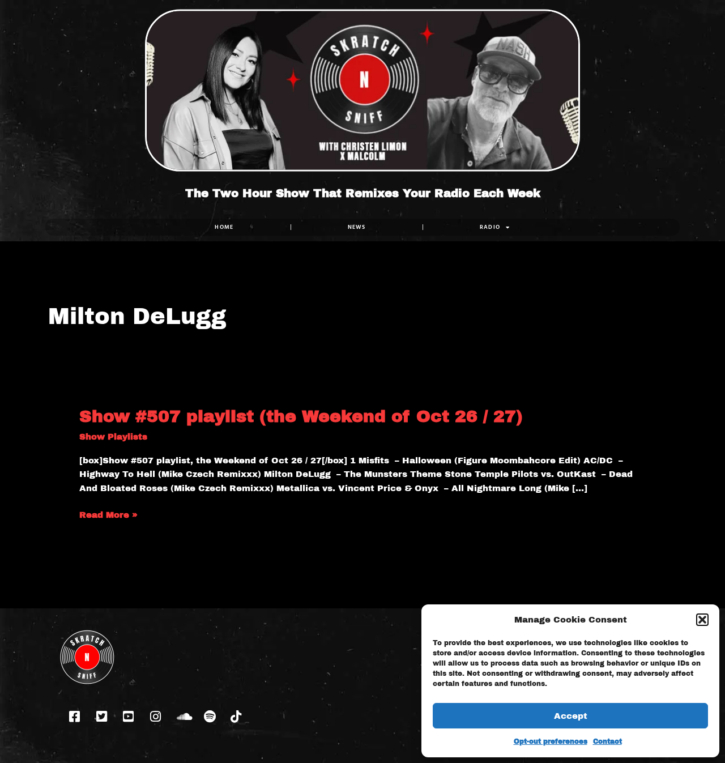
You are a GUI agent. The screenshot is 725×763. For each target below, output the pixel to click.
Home (224, 227)
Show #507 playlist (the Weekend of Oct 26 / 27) (301, 416)
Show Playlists (113, 436)
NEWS (357, 227)
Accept (570, 716)
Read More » (108, 515)
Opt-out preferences (550, 741)
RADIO (490, 227)
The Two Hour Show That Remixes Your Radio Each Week (362, 193)
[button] (702, 619)
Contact (607, 741)
